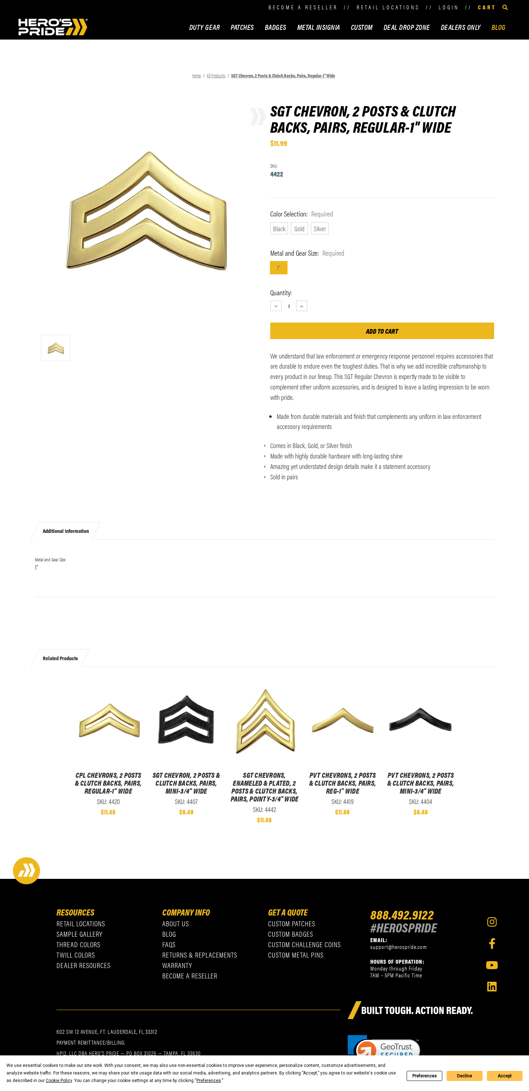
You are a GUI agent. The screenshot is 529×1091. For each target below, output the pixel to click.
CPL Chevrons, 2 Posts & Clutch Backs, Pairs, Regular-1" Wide (108, 783)
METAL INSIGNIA (318, 27)
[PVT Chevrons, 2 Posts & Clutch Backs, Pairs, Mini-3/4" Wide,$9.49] (420, 721)
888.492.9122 (402, 914)
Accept (505, 1075)
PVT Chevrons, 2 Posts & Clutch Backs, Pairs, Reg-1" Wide (342, 783)
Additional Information (66, 530)
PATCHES (242, 27)
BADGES (275, 27)
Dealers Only (461, 27)
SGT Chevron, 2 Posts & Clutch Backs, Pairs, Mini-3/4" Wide (187, 783)
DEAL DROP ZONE (407, 27)
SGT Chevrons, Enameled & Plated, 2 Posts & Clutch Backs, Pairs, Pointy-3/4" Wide (265, 787)
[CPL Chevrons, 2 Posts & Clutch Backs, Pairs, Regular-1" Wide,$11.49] (108, 721)
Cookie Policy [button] (59, 1080)
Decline (464, 1075)
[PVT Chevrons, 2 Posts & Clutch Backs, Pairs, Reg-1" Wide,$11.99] (342, 721)
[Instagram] (492, 922)
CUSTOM (362, 27)
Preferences (424, 1075)
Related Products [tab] (60, 657)
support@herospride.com (398, 946)
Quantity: (281, 292)
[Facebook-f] (492, 943)
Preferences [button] (208, 1080)
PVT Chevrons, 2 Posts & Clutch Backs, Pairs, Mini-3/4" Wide (421, 783)
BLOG (499, 27)
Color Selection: (301, 214)
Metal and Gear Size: (307, 253)
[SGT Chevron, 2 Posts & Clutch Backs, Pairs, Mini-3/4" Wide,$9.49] (186, 721)
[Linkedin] (492, 987)
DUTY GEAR (204, 27)
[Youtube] (492, 965)
